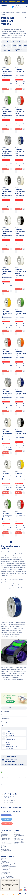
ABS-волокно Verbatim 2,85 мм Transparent (20, 191)
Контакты (3, 858)
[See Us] (3, 781)
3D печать (17, 834)
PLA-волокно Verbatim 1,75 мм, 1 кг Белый (20, 271)
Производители (5, 872)
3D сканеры (4, 835)
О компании (4, 860)
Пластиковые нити (10, 12)
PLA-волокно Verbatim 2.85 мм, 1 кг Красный (20, 515)
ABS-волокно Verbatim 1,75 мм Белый (19, 71)
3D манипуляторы (5, 838)
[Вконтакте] (5, 781)
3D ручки (3, 837)
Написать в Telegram (7, 819)
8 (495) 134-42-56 (10, 794)
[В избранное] (11, 89)
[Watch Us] (1, 781)
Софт (2, 845)
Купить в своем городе (7, 876)
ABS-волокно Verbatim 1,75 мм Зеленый (6, 111)
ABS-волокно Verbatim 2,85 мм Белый (7, 231)
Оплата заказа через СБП (8, 864)
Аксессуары (4, 848)
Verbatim (4, 67)
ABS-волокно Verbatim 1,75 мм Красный (19, 111)
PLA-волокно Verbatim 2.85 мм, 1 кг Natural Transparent (7, 434)
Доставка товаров (5, 865)
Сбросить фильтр (14, 708)
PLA (9, 46)
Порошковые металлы (7, 844)
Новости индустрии (6, 868)
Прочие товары (5, 852)
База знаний (4, 869)
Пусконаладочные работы (19, 843)
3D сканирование (19, 835)
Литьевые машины (6, 850)
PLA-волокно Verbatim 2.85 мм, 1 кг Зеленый (7, 515)
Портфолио (17, 833)
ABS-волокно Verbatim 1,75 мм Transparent (6, 71)
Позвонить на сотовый (8, 823)
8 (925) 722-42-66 (10, 797)
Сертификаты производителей (9, 879)
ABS (4, 46)
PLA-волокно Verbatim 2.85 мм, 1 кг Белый (7, 475)
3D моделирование (19, 837)
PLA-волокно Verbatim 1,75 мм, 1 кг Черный (20, 433)
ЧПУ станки (4, 846)
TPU (20, 46)
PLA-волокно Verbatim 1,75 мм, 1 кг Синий (20, 393)
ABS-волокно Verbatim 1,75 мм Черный (6, 191)
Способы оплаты (5, 862)
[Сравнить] (3, 91)
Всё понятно (5, 889)
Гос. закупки (4, 873)
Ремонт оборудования (20, 841)
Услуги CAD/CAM (19, 840)
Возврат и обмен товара (7, 877)
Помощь (3, 861)
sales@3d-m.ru (19, 6)
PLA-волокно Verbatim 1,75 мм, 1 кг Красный (7, 353)
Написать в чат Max (7, 815)
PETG (14, 46)
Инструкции (4, 871)
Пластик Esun (6, 42)
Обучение (17, 838)
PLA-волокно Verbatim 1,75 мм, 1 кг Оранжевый (20, 353)
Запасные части (5, 849)
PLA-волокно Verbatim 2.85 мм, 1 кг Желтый (20, 475)
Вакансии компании (6, 875)
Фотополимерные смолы (6, 841)
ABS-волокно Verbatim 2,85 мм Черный (20, 231)
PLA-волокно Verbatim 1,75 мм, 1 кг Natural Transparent (7, 272)
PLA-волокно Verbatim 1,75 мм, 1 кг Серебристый (7, 393)
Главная (3, 12)
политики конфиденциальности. (10, 884)
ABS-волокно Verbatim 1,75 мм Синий (19, 151)
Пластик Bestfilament (18, 42)
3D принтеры (4, 834)
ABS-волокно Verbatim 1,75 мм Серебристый (6, 151)
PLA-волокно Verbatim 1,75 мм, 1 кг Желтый (7, 313)
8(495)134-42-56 (19, 8)
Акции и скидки (5, 833)
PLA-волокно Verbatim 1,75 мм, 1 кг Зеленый (20, 313)
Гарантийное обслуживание (8, 867)
